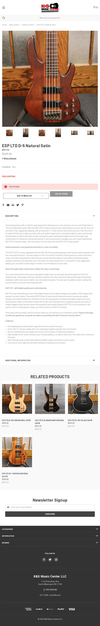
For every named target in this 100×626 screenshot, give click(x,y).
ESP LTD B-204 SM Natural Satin (16, 420)
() (96, 7)
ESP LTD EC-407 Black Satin (80, 420)
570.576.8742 (51, 590)
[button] (50, 215)
